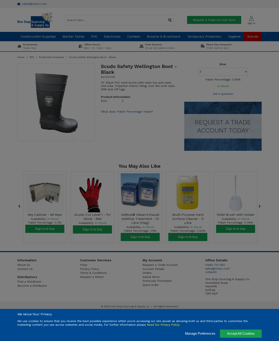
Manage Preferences (200, 333)
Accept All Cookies (240, 333)
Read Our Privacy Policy (163, 324)
